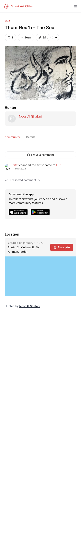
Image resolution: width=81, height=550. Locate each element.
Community (12, 137)
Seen (28, 37)
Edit (45, 37)
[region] (40, 276)
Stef (15, 165)
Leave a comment (42, 155)
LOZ (7, 21)
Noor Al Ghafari (30, 116)
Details (30, 137)
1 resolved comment (22, 180)
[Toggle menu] (75, 6)
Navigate (64, 247)
